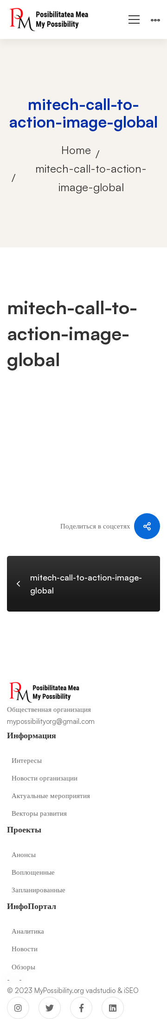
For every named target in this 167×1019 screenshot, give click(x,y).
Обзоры (23, 966)
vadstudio (101, 990)
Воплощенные (33, 872)
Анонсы (24, 854)
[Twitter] (50, 1008)
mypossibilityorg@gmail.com (51, 721)
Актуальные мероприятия (51, 795)
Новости (25, 948)
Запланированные (38, 889)
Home (76, 150)
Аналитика (28, 931)
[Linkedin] (113, 1008)
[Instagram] (18, 1008)
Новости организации (44, 778)
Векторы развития (39, 813)
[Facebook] (81, 1008)
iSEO (131, 990)
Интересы (27, 760)
